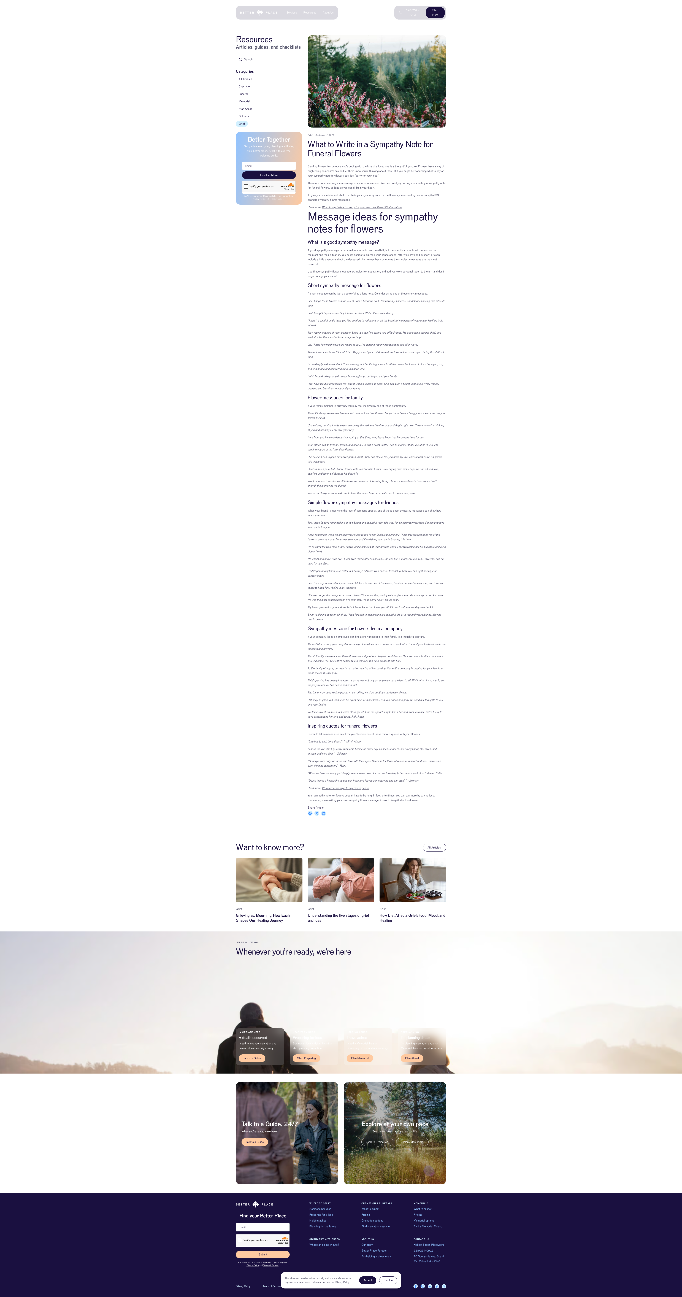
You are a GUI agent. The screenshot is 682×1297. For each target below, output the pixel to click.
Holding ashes (317, 1220)
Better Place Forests (374, 1250)
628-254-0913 (424, 1250)
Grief (242, 123)
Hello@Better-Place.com (429, 1244)
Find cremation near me (375, 1226)
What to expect (370, 1208)
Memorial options (424, 1220)
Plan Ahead (245, 108)
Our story (367, 1244)
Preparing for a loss (321, 1214)
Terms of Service (277, 199)
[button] (310, 813)
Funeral (243, 94)
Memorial (244, 101)
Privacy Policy (259, 199)
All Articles (245, 79)
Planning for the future (322, 1226)
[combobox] (269, 59)
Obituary (244, 116)
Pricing (365, 1214)
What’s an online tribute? (324, 1244)
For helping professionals (376, 1256)
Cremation (245, 86)
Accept (368, 1280)
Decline (388, 1280)
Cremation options (372, 1220)
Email (239, 1221)
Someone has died (320, 1208)
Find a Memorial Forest (428, 1226)
